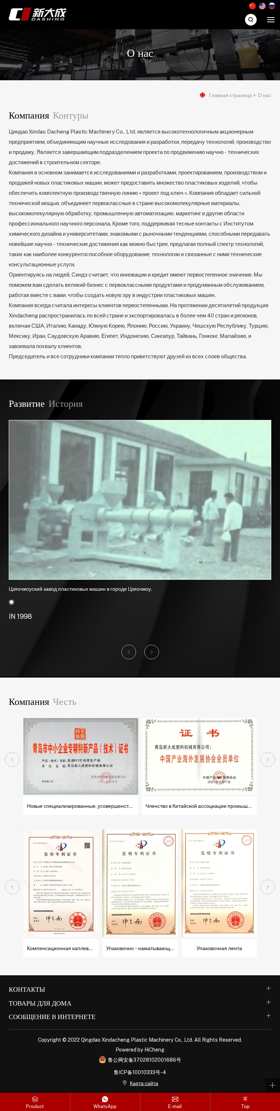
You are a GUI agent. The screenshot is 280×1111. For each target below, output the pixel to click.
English (262, 6)
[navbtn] (271, 19)
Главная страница (230, 95)
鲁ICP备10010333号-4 (140, 1072)
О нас (264, 95)
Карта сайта (144, 1083)
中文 (252, 6)
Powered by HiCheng (140, 1049)
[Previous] (12, 759)
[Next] (267, 759)
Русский (272, 6)
